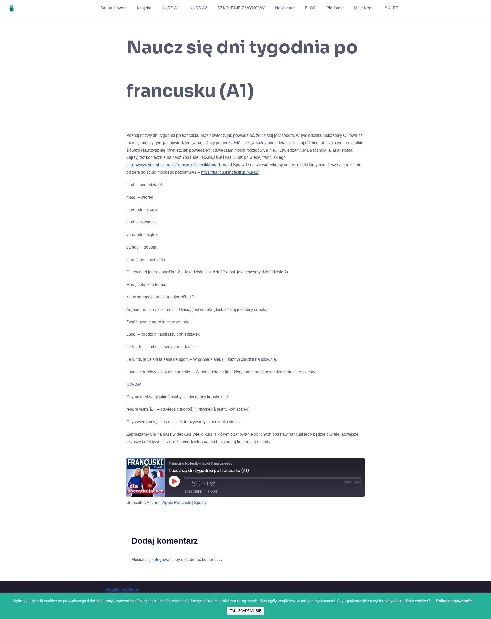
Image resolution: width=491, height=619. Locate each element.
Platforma (335, 8)
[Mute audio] (186, 483)
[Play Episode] (174, 481)
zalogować (161, 559)
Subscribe (193, 491)
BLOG (310, 8)
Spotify (200, 502)
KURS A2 (198, 8)
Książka (144, 8)
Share (212, 491)
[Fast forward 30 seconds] (212, 483)
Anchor (153, 502)
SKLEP (391, 8)
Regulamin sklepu (122, 589)
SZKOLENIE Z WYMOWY (241, 8)
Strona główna (113, 8)
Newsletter (285, 8)
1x (203, 483)
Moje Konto (364, 8)
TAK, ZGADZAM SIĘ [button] (245, 611)
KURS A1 (170, 8)
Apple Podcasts (176, 502)
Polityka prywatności (454, 601)
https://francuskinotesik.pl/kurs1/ (230, 172)
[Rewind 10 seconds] (194, 483)
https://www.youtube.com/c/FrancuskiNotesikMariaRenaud (179, 165)
